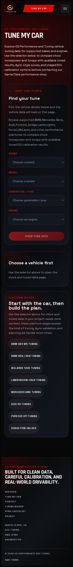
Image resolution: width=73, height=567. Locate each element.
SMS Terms (12, 560)
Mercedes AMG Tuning (26, 392)
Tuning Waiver (14, 506)
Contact (10, 501)
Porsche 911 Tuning (24, 416)
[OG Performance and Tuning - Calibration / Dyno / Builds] (10, 8)
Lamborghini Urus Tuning (28, 380)
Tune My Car (39, 8)
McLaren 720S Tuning (25, 368)
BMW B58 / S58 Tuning (26, 356)
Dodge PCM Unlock (23, 428)
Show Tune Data (36, 236)
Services (11, 492)
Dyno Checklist (15, 511)
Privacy (10, 516)
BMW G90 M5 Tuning (24, 344)
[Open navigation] (65, 8)
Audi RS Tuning (21, 404)
